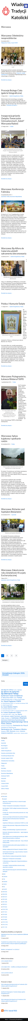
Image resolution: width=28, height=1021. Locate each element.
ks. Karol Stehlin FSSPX (9, 707)
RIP (10, 718)
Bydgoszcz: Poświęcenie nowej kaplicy (12, 858)
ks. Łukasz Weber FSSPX (6, 714)
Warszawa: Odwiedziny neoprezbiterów (12, 36)
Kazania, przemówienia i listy (8, 753)
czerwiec (5, 876)
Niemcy (20, 714)
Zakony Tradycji (5, 788)
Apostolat (3, 196)
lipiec (4, 874)
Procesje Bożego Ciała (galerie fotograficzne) (11, 91)
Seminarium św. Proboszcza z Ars (8, 727)
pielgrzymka (23, 716)
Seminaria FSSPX (5, 776)
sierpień (5, 799)
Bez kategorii (4, 745)
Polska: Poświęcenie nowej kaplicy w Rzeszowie (14, 805)
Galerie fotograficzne (14, 96)
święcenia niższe (16, 733)
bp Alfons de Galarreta (10, 692)
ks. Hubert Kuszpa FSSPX (6, 705)
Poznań (7, 718)
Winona (17, 731)
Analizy (3, 740)
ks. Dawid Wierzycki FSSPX (7, 703)
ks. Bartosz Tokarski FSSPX (19, 699)
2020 (4, 904)
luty (4, 886)
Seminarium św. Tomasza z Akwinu (14, 729)
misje (16, 714)
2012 (5, 924)
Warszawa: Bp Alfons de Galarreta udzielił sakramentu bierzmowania (13, 251)
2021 (4, 901)
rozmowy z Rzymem (19, 718)
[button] (26, 6)
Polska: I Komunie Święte (13, 303)
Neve (6, 1019)
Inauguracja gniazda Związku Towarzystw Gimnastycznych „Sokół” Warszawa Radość (12, 119)
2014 (4, 919)
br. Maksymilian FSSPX (7, 697)
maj (4, 879)
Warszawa (12, 731)
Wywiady (3, 781)
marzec (5, 884)
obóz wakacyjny (5, 716)
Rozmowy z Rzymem (6, 771)
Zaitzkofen (22, 731)
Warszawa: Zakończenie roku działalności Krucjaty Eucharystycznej (13, 573)
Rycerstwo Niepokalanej (16, 196)
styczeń (5, 889)
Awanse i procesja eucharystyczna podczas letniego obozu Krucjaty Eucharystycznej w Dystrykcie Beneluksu (15, 818)
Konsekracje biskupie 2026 (7, 755)
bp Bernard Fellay (9, 693)
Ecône (15, 697)
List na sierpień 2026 (6, 961)
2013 (5, 922)
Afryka (15, 689)
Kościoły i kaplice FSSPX (7, 758)
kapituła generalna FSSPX (7, 699)
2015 (4, 917)
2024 (4, 894)
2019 (4, 906)
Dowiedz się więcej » (6, 80)
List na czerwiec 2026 (6, 972)
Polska (8, 42)
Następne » (5, 660)
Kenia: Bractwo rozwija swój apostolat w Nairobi (14, 856)
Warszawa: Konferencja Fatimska (12, 190)
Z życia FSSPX (14, 42)
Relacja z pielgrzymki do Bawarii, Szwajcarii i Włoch (15, 849)
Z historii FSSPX (5, 783)
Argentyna (19, 689)
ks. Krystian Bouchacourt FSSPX (7, 710)
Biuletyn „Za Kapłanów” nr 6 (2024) (9, 949)
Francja (19, 697)
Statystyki (3, 778)
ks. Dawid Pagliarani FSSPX (11, 701)
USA (7, 731)
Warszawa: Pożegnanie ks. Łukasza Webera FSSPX (13, 377)
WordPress (19, 1019)
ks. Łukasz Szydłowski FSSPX (11, 712)
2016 (4, 914)
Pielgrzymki (4, 42)
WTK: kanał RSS (10, 1011)
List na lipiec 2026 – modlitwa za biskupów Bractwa (13, 967)
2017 (4, 912)
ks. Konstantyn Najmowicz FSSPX (8, 708)
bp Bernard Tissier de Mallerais (12, 696)
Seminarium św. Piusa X (20, 725)
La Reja (13, 714)
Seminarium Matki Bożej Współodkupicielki (13, 720)
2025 (4, 891)
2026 (4, 796)
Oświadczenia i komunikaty (7, 760)
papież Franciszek (15, 716)
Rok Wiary (3, 768)
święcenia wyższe (24, 733)
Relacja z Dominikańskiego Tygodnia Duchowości (14, 829)
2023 (4, 896)
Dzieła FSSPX (4, 748)
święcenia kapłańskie (7, 733)
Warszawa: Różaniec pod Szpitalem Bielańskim (13, 510)
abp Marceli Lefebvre (7, 690)
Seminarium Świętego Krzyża (6, 725)
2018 (5, 909)
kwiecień (5, 881)
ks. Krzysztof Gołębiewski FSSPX (20, 710)
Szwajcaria (3, 731)
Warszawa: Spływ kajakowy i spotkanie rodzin (11, 438)
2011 (4, 927)
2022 (4, 899)
